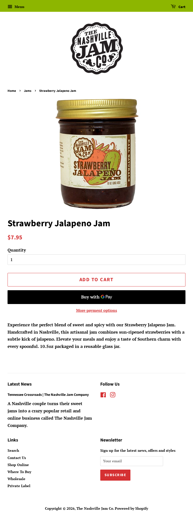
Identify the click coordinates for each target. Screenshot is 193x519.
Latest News (20, 384)
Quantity (17, 250)
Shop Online (18, 464)
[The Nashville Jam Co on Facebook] (103, 395)
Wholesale (16, 478)
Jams (27, 91)
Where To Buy (19, 471)
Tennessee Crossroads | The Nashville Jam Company (48, 394)
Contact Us (17, 457)
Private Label (19, 485)
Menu (19, 6)
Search (13, 450)
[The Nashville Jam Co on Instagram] (112, 395)
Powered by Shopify (131, 508)
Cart (181, 7)
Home (12, 91)
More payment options (96, 310)
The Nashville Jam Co (94, 508)
